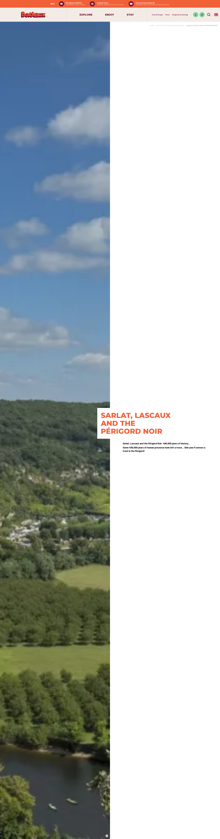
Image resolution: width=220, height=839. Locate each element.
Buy (52, 4)
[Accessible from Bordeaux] (195, 14)
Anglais (216, 14)
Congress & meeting (180, 15)
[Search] (208, 14)
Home (152, 25)
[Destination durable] (202, 14)
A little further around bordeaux (170, 25)
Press (167, 15)
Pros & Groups (157, 15)
